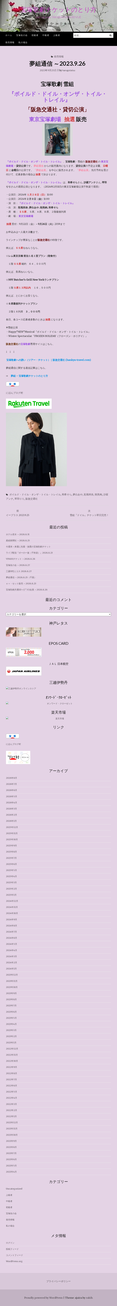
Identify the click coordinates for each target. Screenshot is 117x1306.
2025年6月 (11, 864)
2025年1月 (11, 894)
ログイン (10, 1242)
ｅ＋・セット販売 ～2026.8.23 (21, 583)
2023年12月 (12, 974)
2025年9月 (11, 845)
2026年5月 (11, 796)
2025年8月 (11, 851)
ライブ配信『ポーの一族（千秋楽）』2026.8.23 (29, 552)
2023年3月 (11, 1030)
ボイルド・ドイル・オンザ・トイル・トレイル (35, 494)
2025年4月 (11, 876)
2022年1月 (11, 1116)
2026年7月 (11, 784)
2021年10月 (12, 1134)
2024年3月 (11, 956)
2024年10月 (12, 913)
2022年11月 (12, 1054)
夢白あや (78, 494)
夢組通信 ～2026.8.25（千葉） (21, 577)
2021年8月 (11, 1147)
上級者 (56, 35)
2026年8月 (11, 778)
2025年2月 (11, 888)
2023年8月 (11, 999)
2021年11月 (12, 1128)
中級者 (45, 35)
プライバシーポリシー (58, 1281)
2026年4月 (11, 802)
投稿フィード (12, 1249)
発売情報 (9, 42)
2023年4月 (11, 1024)
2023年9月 (11, 993)
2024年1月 (11, 968)
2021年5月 (11, 1165)
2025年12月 (12, 827)
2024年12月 (12, 901)
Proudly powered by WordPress (43, 1297)
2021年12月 (12, 1122)
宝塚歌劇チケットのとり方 (59, 9)
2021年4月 (11, 1171)
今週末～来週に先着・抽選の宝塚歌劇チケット (28, 546)
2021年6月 (11, 1159)
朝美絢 (98, 494)
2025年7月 (11, 858)
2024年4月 (11, 950)
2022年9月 (11, 1067)
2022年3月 (11, 1104)
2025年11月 (12, 833)
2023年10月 (12, 987)
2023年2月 (11, 1036)
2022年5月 (11, 1091)
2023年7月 (11, 1005)
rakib (89, 1297)
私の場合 (23, 42)
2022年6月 (11, 1085)
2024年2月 (11, 962)
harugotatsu (68, 70)
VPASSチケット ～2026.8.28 (20, 558)
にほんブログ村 (14, 392)
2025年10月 (12, 839)
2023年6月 (11, 1011)
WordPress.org (14, 1261)
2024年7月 (11, 931)
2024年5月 (11, 944)
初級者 (35, 35)
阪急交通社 (31, 498)
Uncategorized (14, 1188)
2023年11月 (12, 981)
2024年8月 (11, 925)
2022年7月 (11, 1079)
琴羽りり (19, 498)
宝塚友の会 (22, 35)
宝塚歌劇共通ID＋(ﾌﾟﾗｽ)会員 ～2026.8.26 (26, 589)
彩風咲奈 (89, 494)
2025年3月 (11, 882)
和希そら (67, 494)
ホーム (8, 35)
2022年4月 (11, 1097)
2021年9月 (11, 1141)
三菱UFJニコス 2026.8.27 (19, 571)
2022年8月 (11, 1073)
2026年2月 (11, 814)
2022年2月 (11, 1110)
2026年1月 (11, 821)
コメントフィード (14, 1255)
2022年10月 (12, 1061)
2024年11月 (12, 907)
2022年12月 (12, 1048)
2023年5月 (11, 1018)
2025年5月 (11, 870)
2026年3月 (11, 808)
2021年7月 (11, 1153)
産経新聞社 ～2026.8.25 (18, 540)
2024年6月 (11, 937)
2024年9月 (11, 919)
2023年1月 (11, 1042)
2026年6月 (11, 790)
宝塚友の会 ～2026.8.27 (18, 565)
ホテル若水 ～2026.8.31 (17, 534)
